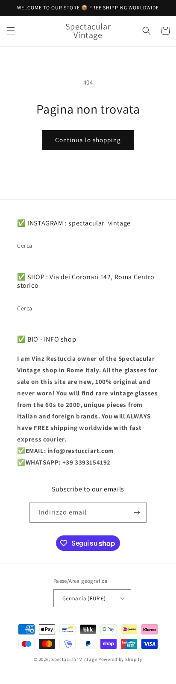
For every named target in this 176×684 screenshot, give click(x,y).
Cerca (24, 245)
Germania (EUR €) (84, 598)
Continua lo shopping (88, 140)
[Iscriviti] (136, 513)
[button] (10, 30)
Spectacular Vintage (74, 659)
